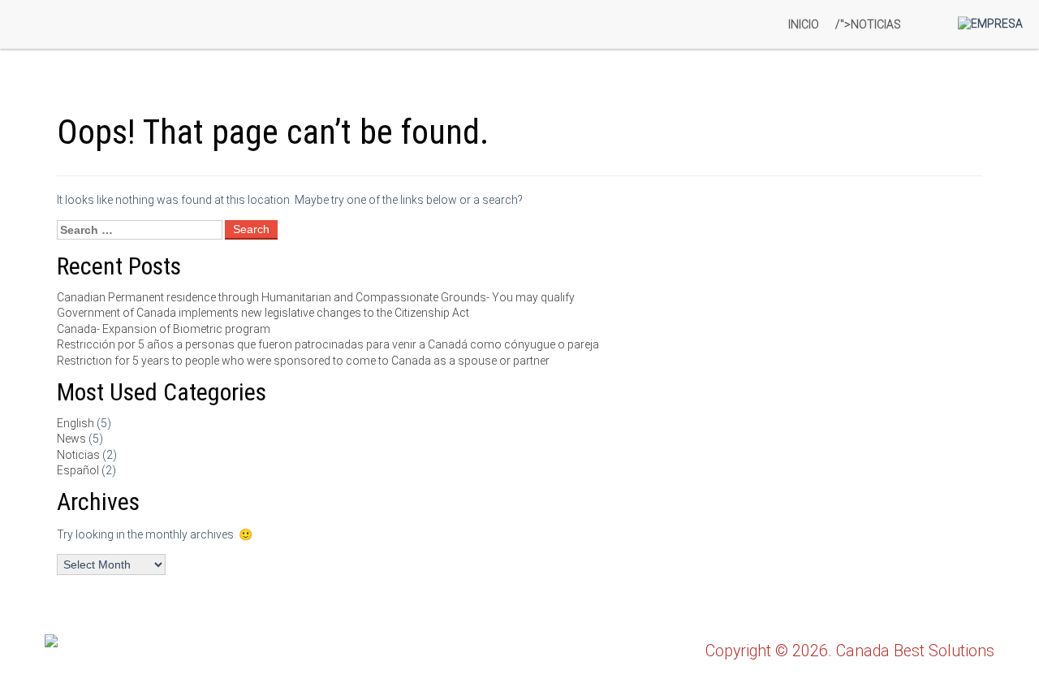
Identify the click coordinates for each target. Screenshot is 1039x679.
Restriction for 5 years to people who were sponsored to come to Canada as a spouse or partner (303, 360)
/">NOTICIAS (868, 24)
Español (78, 470)
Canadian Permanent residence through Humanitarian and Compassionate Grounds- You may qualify (316, 297)
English (75, 423)
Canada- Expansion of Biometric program (163, 328)
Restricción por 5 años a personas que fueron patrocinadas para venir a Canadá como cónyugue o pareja (328, 344)
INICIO (803, 24)
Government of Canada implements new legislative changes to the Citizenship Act (263, 312)
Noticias (78, 454)
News (71, 438)
